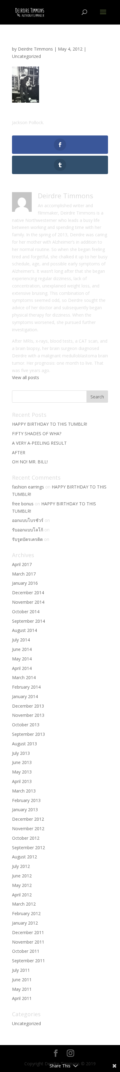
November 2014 (28, 602)
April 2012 (22, 895)
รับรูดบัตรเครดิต (27, 539)
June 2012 (22, 876)
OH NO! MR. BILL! (30, 462)
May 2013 (22, 772)
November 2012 (28, 828)
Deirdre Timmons (35, 49)
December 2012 (28, 819)
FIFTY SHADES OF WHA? (36, 433)
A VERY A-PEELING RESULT (39, 443)
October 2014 (25, 611)
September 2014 (28, 621)
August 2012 (24, 857)
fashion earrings (28, 487)
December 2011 (28, 932)
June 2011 (22, 980)
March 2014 (24, 677)
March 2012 (24, 904)
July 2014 (21, 640)
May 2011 (22, 989)
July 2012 (21, 866)
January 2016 (25, 583)
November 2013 (28, 715)
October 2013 (25, 725)
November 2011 (28, 942)
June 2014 (22, 649)
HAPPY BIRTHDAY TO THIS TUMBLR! (49, 424)
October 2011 (25, 951)
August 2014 (24, 630)
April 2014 (22, 668)
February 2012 (26, 913)
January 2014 (25, 696)
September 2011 (28, 961)
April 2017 (22, 564)
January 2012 (25, 923)
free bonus (23, 504)
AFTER (18, 452)
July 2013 (21, 753)
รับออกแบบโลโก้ (27, 530)
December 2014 (28, 592)
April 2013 (22, 781)
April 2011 (22, 998)
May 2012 (22, 885)
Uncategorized (26, 56)
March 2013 (24, 791)
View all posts (25, 377)
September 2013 (28, 734)
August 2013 (24, 744)
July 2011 (21, 970)
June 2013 (22, 762)
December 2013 (28, 706)
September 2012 (28, 847)
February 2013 (26, 800)
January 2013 (25, 809)
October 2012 (25, 838)
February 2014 (26, 687)
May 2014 (22, 659)
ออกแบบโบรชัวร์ (27, 520)
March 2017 (24, 574)
